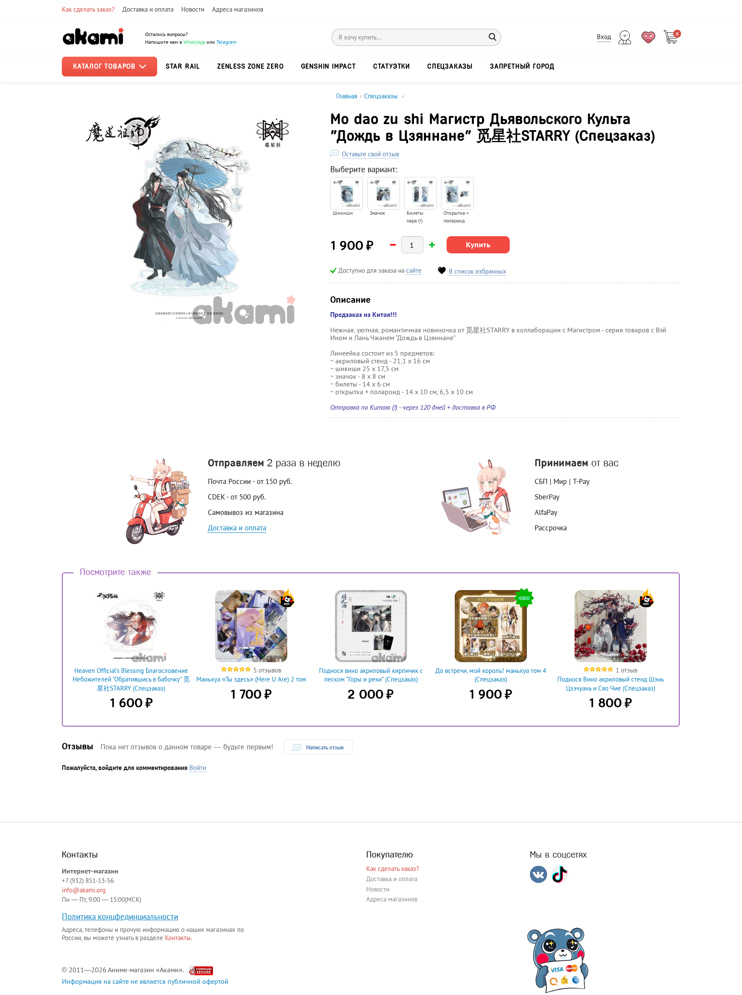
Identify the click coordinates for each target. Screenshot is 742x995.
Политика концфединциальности (120, 916)
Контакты (178, 938)
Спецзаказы (450, 66)
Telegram (226, 42)
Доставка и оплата (147, 9)
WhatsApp (194, 42)
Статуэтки (391, 66)
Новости (192, 9)
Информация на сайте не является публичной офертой (145, 981)
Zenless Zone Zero (250, 66)
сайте (414, 270)
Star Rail (183, 66)
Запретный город (522, 66)
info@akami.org (84, 890)
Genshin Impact (328, 66)
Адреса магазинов (237, 9)
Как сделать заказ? (88, 9)
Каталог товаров (105, 66)
